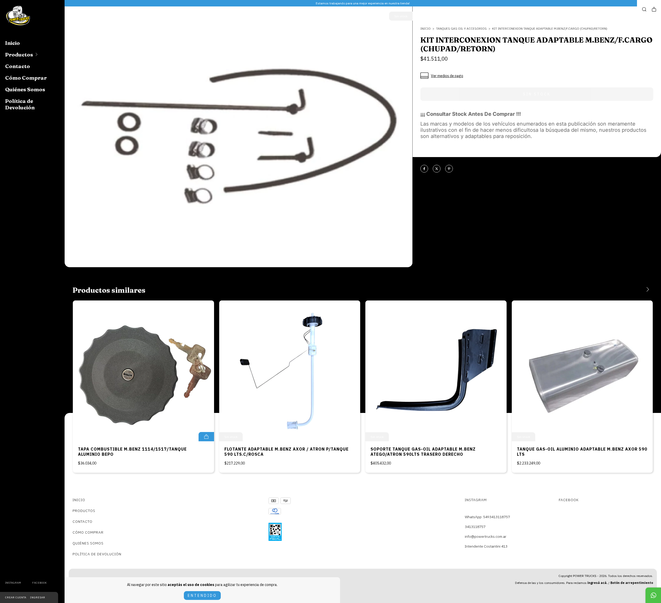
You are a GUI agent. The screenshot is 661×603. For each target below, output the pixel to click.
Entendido (202, 595)
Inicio (12, 43)
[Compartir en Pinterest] (449, 169)
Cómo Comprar (26, 78)
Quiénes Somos (25, 89)
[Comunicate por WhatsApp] (653, 595)
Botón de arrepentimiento (631, 583)
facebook (39, 582)
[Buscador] (644, 9)
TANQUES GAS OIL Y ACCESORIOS (461, 28)
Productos (19, 54)
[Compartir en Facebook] (424, 169)
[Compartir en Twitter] (436, 169)
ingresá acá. (597, 583)
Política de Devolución (20, 104)
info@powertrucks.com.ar (485, 536)
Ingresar (37, 597)
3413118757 (475, 526)
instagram (13, 582)
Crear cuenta (15, 597)
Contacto (17, 66)
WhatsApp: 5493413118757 (487, 517)
